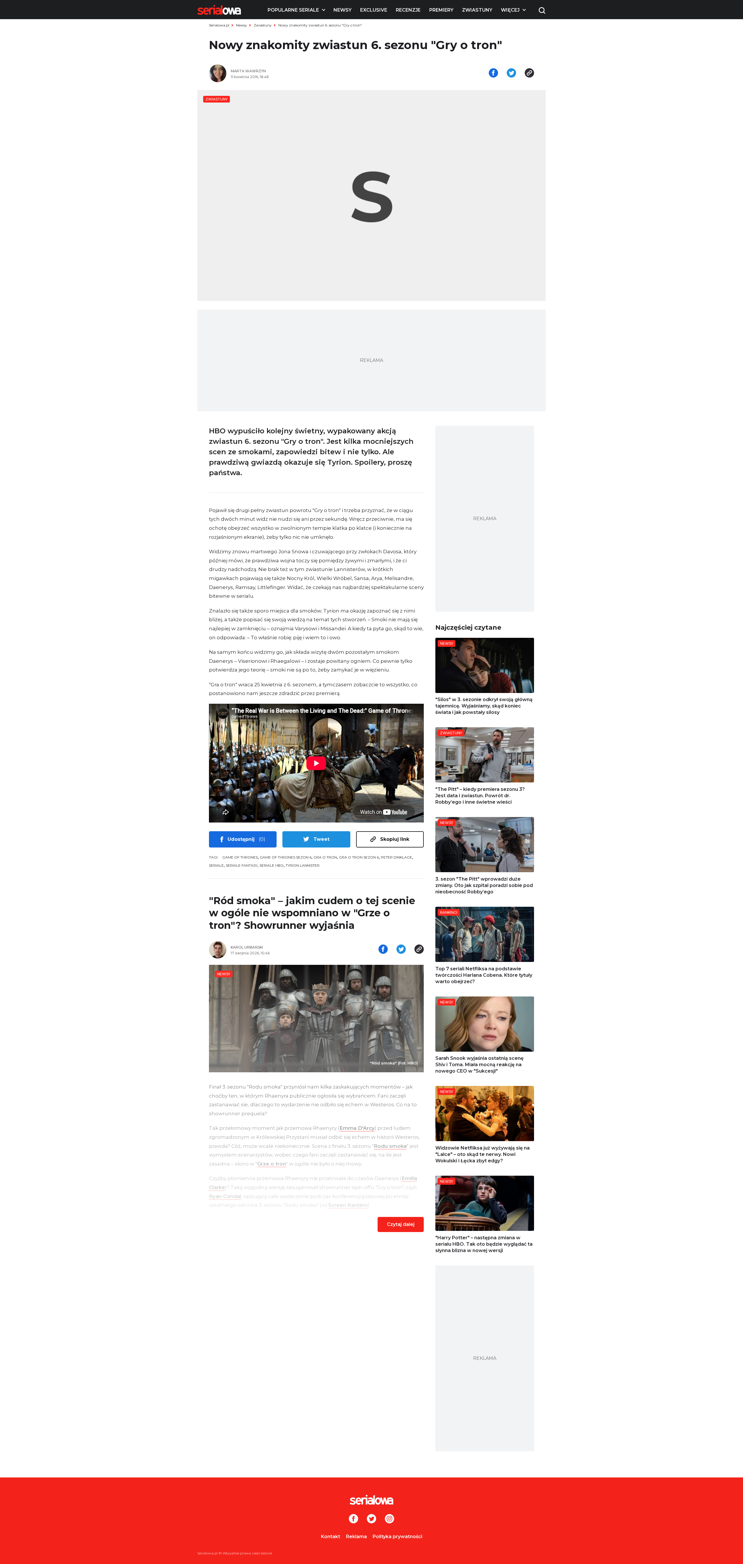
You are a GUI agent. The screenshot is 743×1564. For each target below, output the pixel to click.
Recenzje (408, 10)
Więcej (510, 10)
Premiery (441, 10)
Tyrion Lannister (303, 865)
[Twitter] (371, 1519)
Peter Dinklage (396, 857)
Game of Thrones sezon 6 (285, 857)
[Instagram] (389, 1519)
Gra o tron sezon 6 (359, 857)
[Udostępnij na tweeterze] (511, 73)
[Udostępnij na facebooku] (493, 73)
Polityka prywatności (397, 1536)
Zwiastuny (477, 10)
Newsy (342, 10)
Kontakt (330, 1536)
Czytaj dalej (400, 1224)
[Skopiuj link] (529, 73)
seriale (216, 865)
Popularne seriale (293, 10)
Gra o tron (325, 857)
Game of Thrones (240, 857)
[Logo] (219, 10)
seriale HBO (271, 865)
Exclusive (373, 10)
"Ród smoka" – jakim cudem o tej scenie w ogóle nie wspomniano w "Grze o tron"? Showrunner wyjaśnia (312, 913)
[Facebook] (354, 1519)
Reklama (356, 1536)
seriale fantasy (241, 865)
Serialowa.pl (219, 25)
